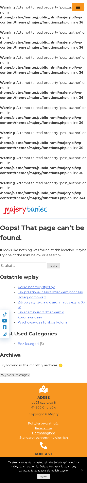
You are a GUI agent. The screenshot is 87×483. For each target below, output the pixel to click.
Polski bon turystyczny (36, 287)
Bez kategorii (28, 344)
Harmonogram (43, 433)
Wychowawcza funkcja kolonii (42, 322)
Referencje (43, 428)
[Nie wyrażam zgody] (82, 470)
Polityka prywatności (43, 423)
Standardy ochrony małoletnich (43, 437)
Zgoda (43, 476)
